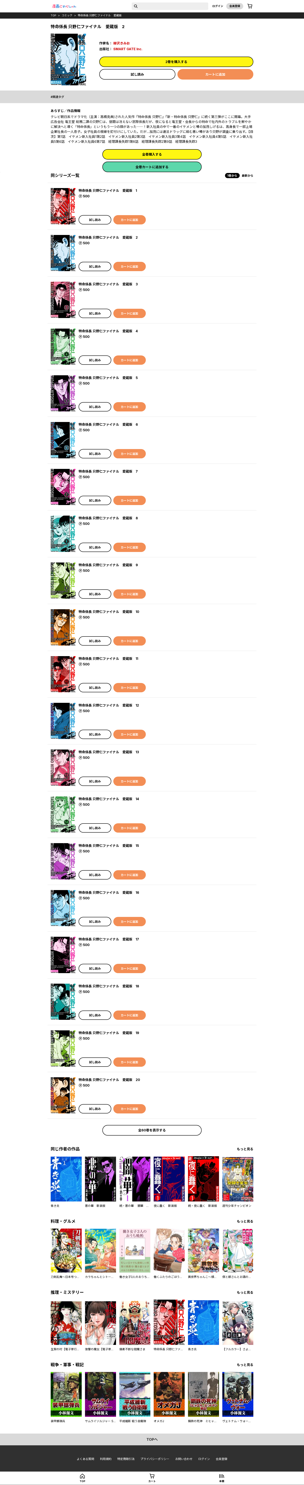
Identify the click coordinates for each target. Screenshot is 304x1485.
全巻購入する (152, 154)
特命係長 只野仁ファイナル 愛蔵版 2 (108, 237)
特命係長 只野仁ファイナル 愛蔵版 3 (108, 284)
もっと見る (245, 1149)
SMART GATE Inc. (127, 49)
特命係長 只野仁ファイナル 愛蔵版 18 (109, 986)
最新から (247, 175)
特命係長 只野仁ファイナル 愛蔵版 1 (108, 190)
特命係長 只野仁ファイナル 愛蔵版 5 (108, 378)
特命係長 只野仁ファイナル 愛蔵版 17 (109, 939)
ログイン (217, 6)
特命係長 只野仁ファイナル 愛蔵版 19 (109, 1033)
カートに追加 (215, 74)
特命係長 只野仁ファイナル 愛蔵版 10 (109, 612)
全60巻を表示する (152, 1130)
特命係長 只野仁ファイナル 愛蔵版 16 (109, 892)
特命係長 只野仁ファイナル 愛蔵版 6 (108, 424)
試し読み (137, 74)
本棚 (221, 1481)
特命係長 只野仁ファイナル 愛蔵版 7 (108, 471)
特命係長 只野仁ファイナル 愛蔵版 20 (109, 1080)
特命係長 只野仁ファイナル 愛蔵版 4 (108, 331)
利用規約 (105, 1459)
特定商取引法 (126, 1459)
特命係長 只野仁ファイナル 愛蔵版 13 (109, 752)
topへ (152, 1439)
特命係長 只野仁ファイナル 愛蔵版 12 (109, 705)
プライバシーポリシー (154, 1459)
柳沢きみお (121, 43)
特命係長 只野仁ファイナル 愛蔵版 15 (109, 846)
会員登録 (234, 6)
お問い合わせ (184, 1459)
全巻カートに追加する (152, 167)
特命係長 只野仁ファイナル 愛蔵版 (100, 15)
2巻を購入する (176, 62)
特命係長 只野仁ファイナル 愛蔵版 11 (108, 659)
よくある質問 (85, 1459)
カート (152, 1481)
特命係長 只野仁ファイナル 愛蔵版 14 (109, 799)
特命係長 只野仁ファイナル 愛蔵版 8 (108, 518)
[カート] (249, 6)
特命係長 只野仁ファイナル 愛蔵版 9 (108, 565)
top (53, 15)
